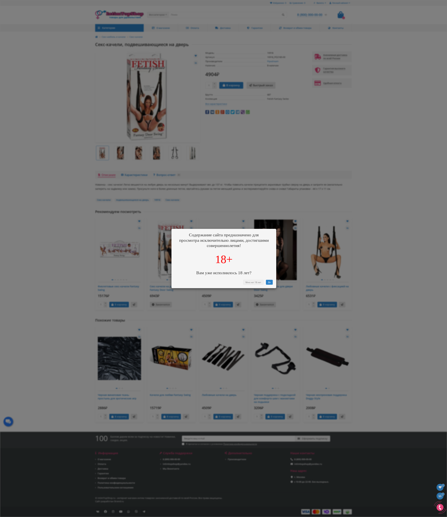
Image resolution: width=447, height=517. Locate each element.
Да (269, 282)
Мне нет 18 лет (253, 282)
